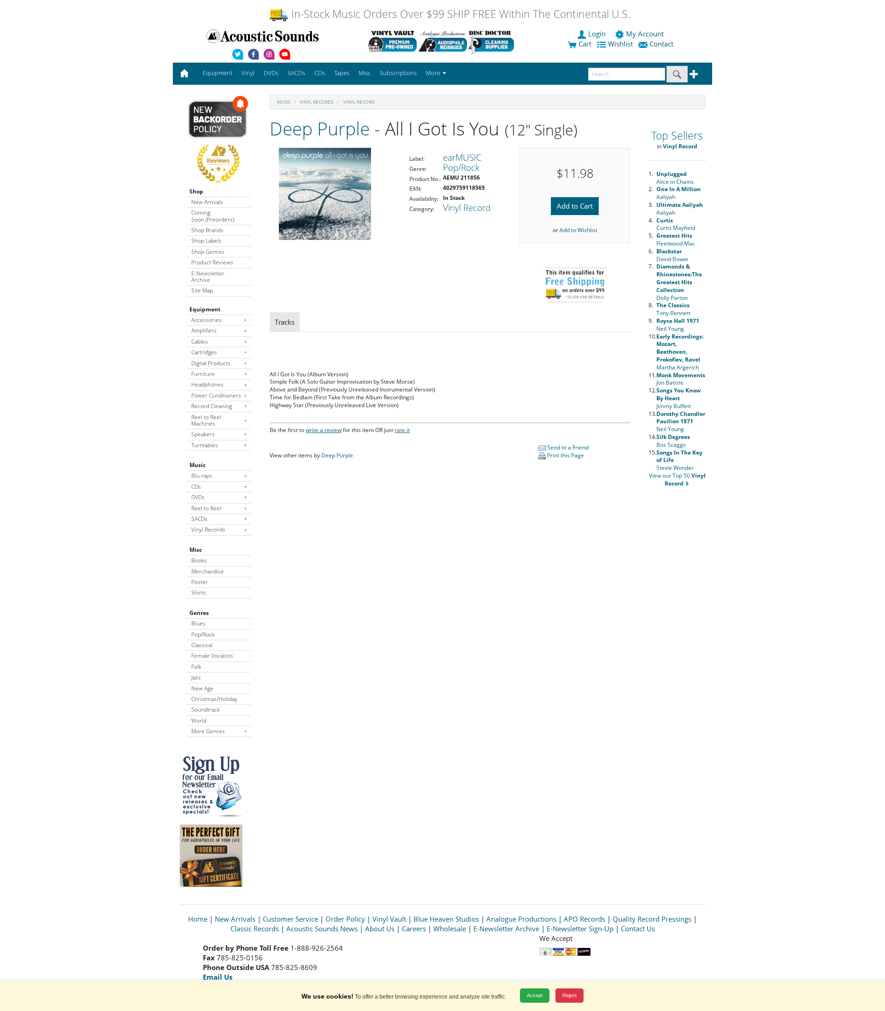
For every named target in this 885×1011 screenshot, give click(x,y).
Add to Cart (575, 205)
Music (197, 465)
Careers (414, 928)
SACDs (199, 519)
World (198, 721)
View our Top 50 (677, 479)
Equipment (204, 309)
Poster (199, 582)
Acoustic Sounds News (322, 928)
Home (197, 918)
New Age (202, 688)
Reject (569, 995)
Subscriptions (398, 73)
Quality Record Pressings (652, 918)
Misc (195, 550)
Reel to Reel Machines (206, 420)
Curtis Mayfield (675, 224)
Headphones (207, 384)
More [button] (434, 73)
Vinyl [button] (248, 73)
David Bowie (672, 255)
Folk (196, 667)
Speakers (203, 434)
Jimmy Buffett (678, 398)
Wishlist (620, 43)
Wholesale (449, 928)
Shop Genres (207, 252)
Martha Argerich (679, 352)
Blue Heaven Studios (446, 918)
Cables (199, 341)
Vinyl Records (208, 529)
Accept (535, 995)
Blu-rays (201, 475)
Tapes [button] (341, 73)
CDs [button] (319, 73)
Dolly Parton (679, 282)
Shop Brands (207, 230)
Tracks (285, 322)
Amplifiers (204, 330)
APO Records (584, 918)
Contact (661, 43)
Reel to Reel (206, 508)
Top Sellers (677, 136)
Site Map (202, 290)
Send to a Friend (567, 447)
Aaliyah (678, 193)
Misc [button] (365, 73)
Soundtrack (205, 709)
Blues (198, 623)
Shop (196, 191)
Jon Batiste (680, 379)
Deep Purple (320, 128)
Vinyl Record (358, 102)
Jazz (196, 677)
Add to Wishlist (578, 230)
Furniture (203, 374)
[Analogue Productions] (443, 41)
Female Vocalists (212, 656)
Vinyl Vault (389, 918)
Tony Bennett (673, 309)
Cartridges (204, 352)
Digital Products (210, 363)
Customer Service (290, 918)
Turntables (204, 445)
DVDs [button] (271, 73)
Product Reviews (212, 262)
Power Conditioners (216, 395)
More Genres (208, 731)
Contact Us (638, 928)
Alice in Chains (675, 178)
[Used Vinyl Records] (392, 41)
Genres (199, 613)
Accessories (206, 320)
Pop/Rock (203, 634)
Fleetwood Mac (675, 239)
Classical (201, 645)
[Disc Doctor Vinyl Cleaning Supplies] (493, 41)
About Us (380, 928)
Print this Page (565, 455)
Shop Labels (206, 241)
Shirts (198, 592)
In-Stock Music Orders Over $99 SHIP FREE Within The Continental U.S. (459, 14)
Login (597, 33)
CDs (196, 487)
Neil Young (677, 325)
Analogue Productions (521, 918)
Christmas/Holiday (214, 699)
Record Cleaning (211, 406)
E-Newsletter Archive (207, 276)
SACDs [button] (296, 73)
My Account (645, 33)
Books (199, 560)
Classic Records (254, 928)
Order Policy (345, 918)
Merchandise (207, 571)
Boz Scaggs (673, 441)
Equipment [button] (217, 73)
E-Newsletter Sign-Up (580, 928)
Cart (584, 43)
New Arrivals (207, 202)
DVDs (198, 497)
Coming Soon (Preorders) (212, 216)
